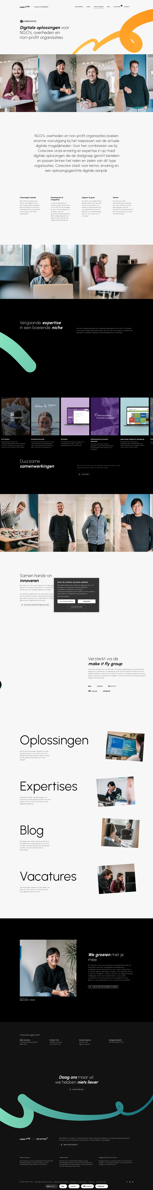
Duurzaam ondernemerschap (43, 1182)
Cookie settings (101, 1182)
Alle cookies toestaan (66, 601)
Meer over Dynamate (70, 1144)
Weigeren (86, 601)
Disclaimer (73, 1182)
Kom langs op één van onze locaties (36, 605)
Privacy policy (82, 1182)
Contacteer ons (77, 1089)
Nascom (100, 686)
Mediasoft (92, 691)
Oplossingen (79, 6)
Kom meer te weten (63, 596)
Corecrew (112, 686)
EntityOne (106, 691)
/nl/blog (76, 854)
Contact (127, 6)
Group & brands (99, 6)
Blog (108, 6)
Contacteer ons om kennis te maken (104, 986)
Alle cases (85, 474)
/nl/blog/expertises (76, 808)
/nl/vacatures (76, 896)
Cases (88, 6)
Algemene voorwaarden (61, 1182)
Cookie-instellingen (76, 606)
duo (90, 686)
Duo (63, 1186)
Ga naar (15, 425)
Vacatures (117, 6)
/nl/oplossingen (76, 764)
